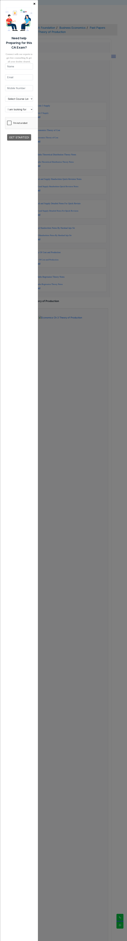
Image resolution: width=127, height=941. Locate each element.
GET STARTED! (19, 137)
